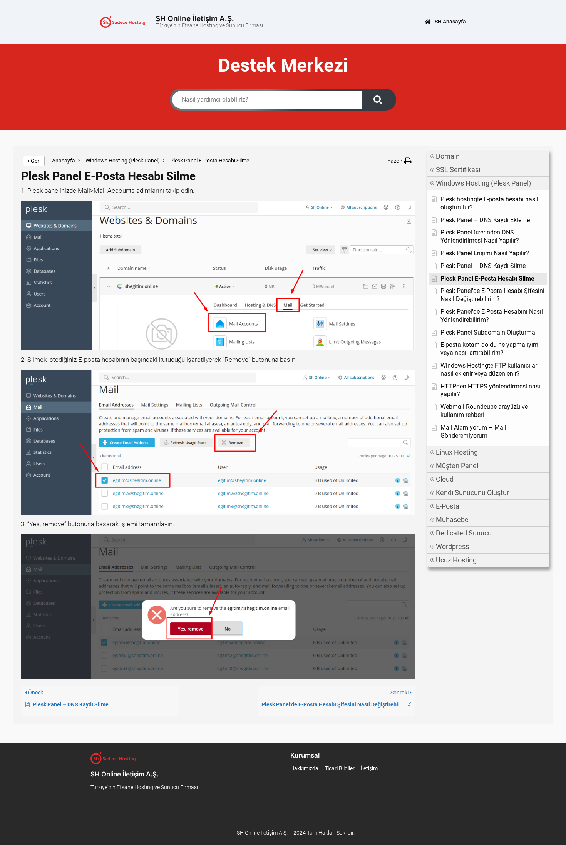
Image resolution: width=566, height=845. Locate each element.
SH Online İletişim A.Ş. (195, 18)
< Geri (33, 161)
